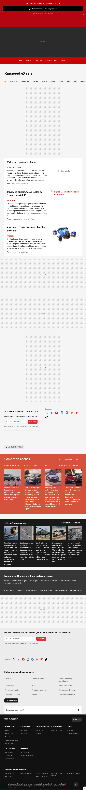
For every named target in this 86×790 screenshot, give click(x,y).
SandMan (16, 252)
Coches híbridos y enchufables (65, 680)
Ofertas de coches (32, 466)
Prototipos (11, 200)
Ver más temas (11, 700)
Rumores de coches (46, 591)
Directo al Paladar (57, 730)
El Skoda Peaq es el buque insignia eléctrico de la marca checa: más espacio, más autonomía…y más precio (12, 493)
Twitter (46, 412)
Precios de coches (61, 591)
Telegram (67, 412)
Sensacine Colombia (42, 776)
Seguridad (53, 82)
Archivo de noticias (15, 447)
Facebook (51, 412)
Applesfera (8, 737)
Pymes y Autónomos (26, 755)
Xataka (7, 730)
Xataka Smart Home (11, 740)
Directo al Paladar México (57, 774)
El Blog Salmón (25, 752)
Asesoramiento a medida (69, 466)
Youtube (56, 412)
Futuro (34, 695)
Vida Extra (23, 733)
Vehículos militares (17, 523)
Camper (44, 82)
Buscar (78, 710)
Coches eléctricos (31, 591)
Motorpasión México (73, 773)
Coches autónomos (12, 695)
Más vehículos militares (70, 523)
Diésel (75, 82)
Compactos (9, 686)
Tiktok (46, 417)
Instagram (62, 412)
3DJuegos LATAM (26, 773)
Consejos (49, 466)
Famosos (36, 82)
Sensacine (39, 730)
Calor (61, 82)
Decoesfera (9, 755)
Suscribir (32, 421)
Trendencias (9, 752)
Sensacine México (42, 773)
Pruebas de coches (66, 686)
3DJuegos (23, 730)
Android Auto (25, 82)
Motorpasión (71, 730)
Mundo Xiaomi (9, 743)
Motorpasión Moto (72, 733)
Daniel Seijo (17, 219)
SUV (33, 686)
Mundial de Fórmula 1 (67, 695)
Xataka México (9, 773)
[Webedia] (11, 719)
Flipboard (77, 412)
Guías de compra (11, 466)
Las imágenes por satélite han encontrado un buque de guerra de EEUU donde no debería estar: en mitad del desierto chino (27, 551)
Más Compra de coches (69, 459)
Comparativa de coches (77, 591)
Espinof (38, 733)
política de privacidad (31, 426)
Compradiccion (10, 759)
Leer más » (42, 180)
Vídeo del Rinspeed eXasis (21, 162)
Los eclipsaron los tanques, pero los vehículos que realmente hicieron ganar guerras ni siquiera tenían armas (75, 550)
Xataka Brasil (9, 776)
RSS (72, 412)
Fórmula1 (20, 591)
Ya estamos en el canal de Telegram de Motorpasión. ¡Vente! (41, 60)
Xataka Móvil (9, 733)
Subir (75, 719)
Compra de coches (17, 459)
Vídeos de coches (14, 167)
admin (14, 183)
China (68, 82)
